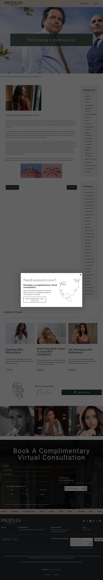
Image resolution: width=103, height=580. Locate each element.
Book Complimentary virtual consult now (35, 300)
